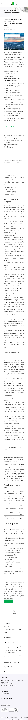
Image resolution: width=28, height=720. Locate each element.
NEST (14, 29)
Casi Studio (6, 626)
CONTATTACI (8, 601)
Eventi (5, 632)
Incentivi (16, 28)
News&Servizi (7, 29)
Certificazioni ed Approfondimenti (12, 629)
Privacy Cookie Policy (14, 719)
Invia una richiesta (5, 693)
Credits (21, 719)
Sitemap (7, 719)
